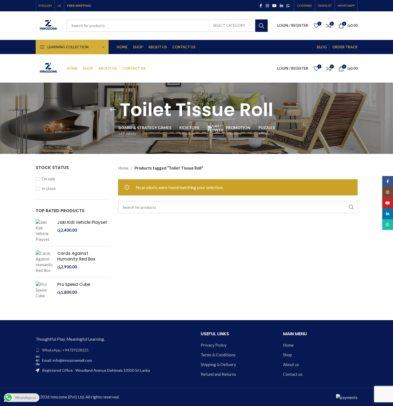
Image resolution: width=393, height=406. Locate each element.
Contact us (293, 374)
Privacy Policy (214, 345)
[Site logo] (48, 24)
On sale (48, 178)
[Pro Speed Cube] (44, 290)
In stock (49, 188)
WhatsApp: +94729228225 (65, 350)
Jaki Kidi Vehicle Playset (82, 222)
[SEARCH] (261, 25)
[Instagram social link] (267, 5)
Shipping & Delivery (218, 364)
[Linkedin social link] (281, 5)
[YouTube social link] (274, 5)
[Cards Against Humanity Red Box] (44, 262)
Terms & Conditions (218, 354)
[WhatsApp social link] (288, 5)
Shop (287, 354)
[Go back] (113, 109)
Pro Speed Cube (73, 284)
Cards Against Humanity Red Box (76, 256)
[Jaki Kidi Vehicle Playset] (44, 230)
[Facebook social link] (261, 5)
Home (123, 167)
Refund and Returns (218, 374)
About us (291, 364)
